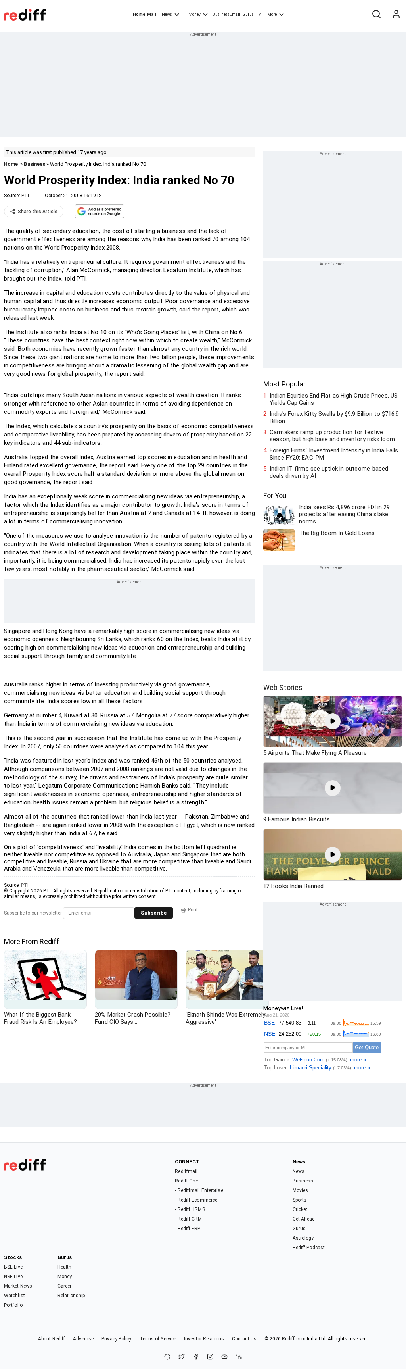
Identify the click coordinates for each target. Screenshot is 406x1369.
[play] (333, 721)
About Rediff (51, 1339)
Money (194, 14)
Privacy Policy (116, 1339)
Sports (300, 1200)
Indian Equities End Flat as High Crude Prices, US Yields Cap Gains (334, 399)
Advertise (83, 1339)
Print (193, 910)
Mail (151, 14)
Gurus (248, 14)
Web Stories (283, 687)
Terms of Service (158, 1339)
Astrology (303, 1238)
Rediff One (186, 1181)
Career (64, 1286)
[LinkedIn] (239, 1357)
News (167, 14)
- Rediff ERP (187, 1228)
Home (139, 14)
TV (258, 14)
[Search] (376, 14)
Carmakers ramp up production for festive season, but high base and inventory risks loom (332, 436)
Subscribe (154, 913)
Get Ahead (304, 1219)
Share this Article (37, 211)
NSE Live (13, 1276)
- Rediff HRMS (190, 1209)
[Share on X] (181, 1357)
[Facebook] (196, 1357)
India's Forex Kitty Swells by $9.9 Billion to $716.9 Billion (334, 417)
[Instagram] (210, 1357)
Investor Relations (204, 1339)
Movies (300, 1190)
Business (34, 164)
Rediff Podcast (309, 1247)
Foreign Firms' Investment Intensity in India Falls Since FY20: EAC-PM (334, 454)
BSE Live (13, 1267)
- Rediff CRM (188, 1219)
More (272, 14)
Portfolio (13, 1305)
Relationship (71, 1295)
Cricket (300, 1209)
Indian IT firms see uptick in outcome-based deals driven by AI (329, 472)
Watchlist (14, 1295)
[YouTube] (224, 1357)
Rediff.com (294, 1339)
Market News (18, 1286)
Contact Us (244, 1339)
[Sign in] (396, 14)
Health (64, 1267)
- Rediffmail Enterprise (199, 1190)
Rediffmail (186, 1171)
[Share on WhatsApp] (167, 1357)
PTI (25, 195)
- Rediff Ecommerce (196, 1200)
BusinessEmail (226, 14)
